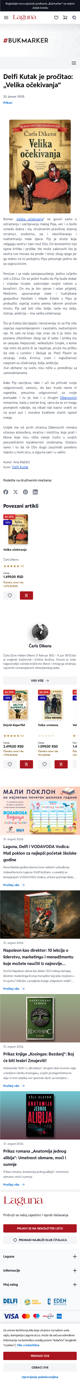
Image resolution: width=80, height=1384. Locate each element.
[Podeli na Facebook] (5, 492)
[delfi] (10, 1302)
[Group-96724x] (48, 1316)
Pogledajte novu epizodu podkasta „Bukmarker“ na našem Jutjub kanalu (40, 6)
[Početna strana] (25, 17)
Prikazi (7, 103)
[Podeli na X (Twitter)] (15, 492)
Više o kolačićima (28, 1345)
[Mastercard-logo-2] (26, 1316)
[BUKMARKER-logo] (25, 40)
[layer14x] (59, 1316)
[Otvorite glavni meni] (6, 17)
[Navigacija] (40, 63)
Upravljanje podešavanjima (40, 1377)
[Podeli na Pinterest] (25, 492)
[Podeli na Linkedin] (35, 492)
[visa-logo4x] (11, 1316)
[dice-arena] (32, 1302)
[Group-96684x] (57, 1302)
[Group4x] (36, 1316)
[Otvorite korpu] (65, 17)
